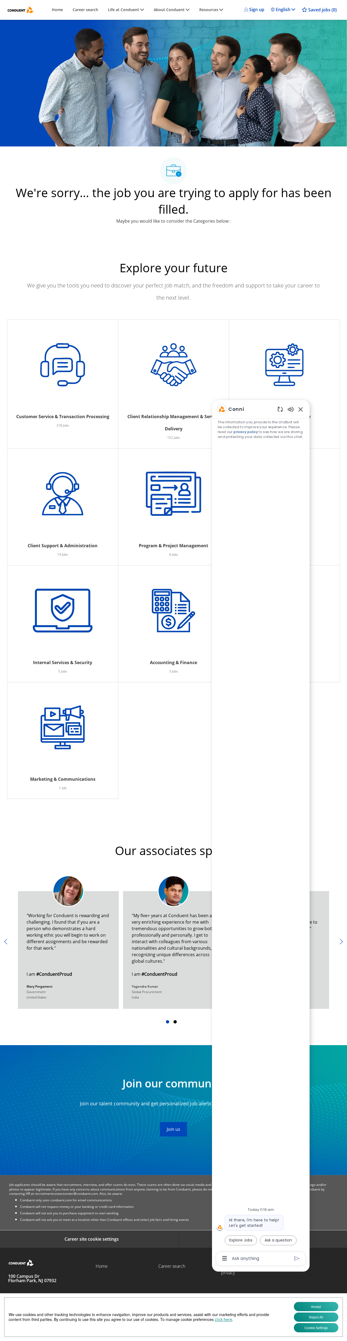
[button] (254, 9)
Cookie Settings (316, 1327)
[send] (297, 1258)
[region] (261, 833)
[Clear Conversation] (280, 409)
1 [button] (167, 1021)
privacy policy (245, 432)
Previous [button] (5, 941)
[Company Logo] (20, 10)
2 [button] (175, 1021)
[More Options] (224, 1258)
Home (57, 10)
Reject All (316, 1317)
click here (223, 1319)
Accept (316, 1306)
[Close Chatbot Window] (300, 409)
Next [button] (341, 941)
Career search (85, 10)
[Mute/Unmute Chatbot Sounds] (291, 409)
